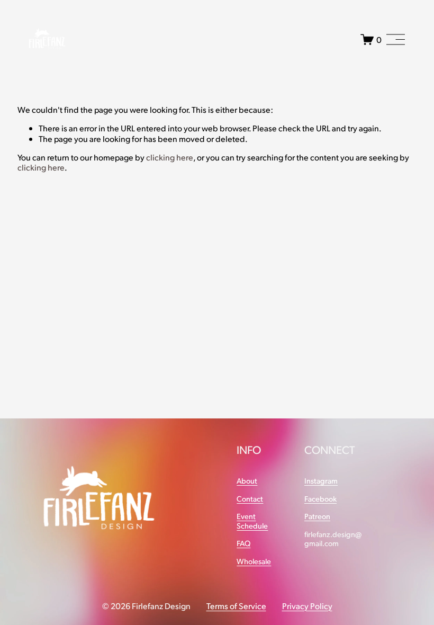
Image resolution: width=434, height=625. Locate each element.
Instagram (321, 480)
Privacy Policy (307, 606)
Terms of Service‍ (236, 606)
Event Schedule (252, 521)
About (247, 480)
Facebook (320, 498)
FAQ (243, 543)
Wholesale (254, 561)
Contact (250, 498)
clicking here (169, 157)
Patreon (317, 516)
